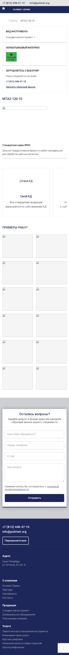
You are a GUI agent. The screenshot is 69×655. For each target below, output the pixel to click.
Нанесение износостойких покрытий (22, 643)
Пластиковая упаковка (14, 618)
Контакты (7, 597)
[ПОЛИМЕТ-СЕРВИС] (3, 21)
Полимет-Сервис (11, 585)
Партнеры (7, 589)
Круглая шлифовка (12, 639)
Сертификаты (9, 593)
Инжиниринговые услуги (15, 635)
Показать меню (52, 10)
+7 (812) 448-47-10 (13, 3)
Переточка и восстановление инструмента (25, 631)
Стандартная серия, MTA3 (16, 145)
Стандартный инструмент (19, 37)
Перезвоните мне (15, 540)
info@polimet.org (39, 3)
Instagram (4, 572)
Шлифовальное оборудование (18, 614)
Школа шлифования (13, 647)
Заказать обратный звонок (20, 87)
